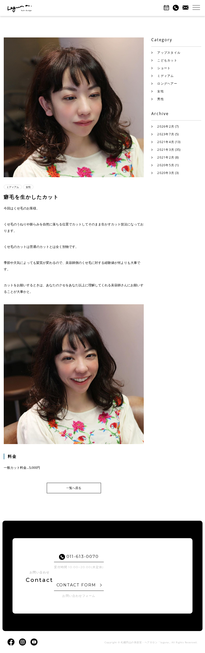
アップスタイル (168, 52)
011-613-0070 (82, 556)
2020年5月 (165, 165)
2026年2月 (165, 126)
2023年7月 (165, 134)
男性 (160, 99)
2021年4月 (165, 142)
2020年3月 (165, 173)
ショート (163, 68)
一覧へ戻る (73, 488)
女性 (160, 91)
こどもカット (167, 60)
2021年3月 (165, 150)
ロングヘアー (167, 83)
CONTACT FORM (77, 585)
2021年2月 (165, 157)
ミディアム (165, 76)
